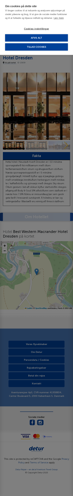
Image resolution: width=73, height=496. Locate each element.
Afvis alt (36, 37)
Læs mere (59, 18)
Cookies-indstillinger (36, 28)
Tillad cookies (36, 46)
